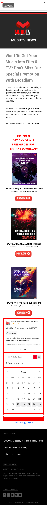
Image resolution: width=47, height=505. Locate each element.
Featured (32, 6)
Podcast (25, 6)
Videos (11, 6)
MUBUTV (23, 2)
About (23, 9)
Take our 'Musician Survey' (16, 447)
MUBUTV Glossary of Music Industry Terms (23, 441)
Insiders (17, 6)
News (5, 6)
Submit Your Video (12, 454)
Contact (40, 6)
